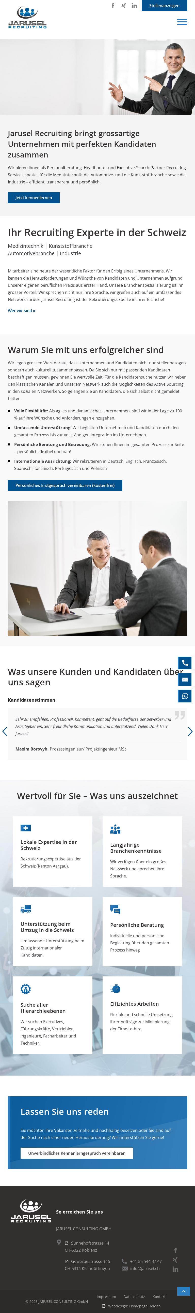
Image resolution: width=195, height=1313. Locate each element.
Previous (4, 731)
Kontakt (159, 1296)
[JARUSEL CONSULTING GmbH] (28, 17)
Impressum (106, 1296)
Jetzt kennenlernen (33, 197)
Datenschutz (134, 1296)
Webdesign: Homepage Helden (134, 1306)
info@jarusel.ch (145, 1268)
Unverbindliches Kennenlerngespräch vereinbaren (76, 1153)
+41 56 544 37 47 (146, 1261)
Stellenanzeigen (164, 5)
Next (190, 731)
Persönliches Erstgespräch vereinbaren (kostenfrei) (65, 485)
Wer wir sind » (21, 310)
